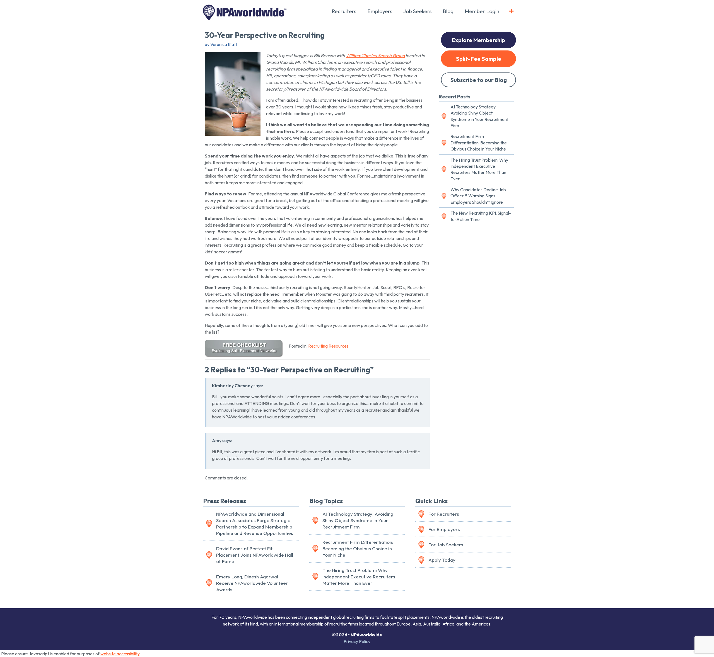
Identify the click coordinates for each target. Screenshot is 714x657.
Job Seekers (417, 11)
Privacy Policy (357, 641)
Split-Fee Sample (478, 58)
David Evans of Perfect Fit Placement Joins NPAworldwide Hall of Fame (254, 555)
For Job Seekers (445, 544)
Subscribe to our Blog (478, 79)
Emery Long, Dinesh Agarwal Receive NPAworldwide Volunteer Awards (252, 583)
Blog (448, 11)
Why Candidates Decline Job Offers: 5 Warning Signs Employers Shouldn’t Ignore (478, 196)
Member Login (482, 11)
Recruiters (344, 11)
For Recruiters (443, 514)
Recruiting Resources (328, 346)
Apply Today (441, 560)
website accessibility (120, 653)
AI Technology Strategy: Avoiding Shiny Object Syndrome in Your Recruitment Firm (479, 116)
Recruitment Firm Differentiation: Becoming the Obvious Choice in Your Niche (478, 143)
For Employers (444, 529)
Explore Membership (478, 40)
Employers (379, 11)
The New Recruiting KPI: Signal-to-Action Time (480, 216)
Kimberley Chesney (232, 385)
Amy (216, 440)
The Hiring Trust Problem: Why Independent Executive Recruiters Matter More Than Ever (479, 169)
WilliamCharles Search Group (375, 55)
